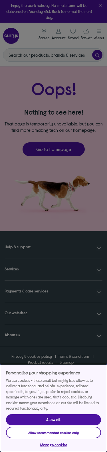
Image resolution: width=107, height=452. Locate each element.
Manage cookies (53, 445)
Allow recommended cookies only (53, 433)
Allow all (53, 419)
